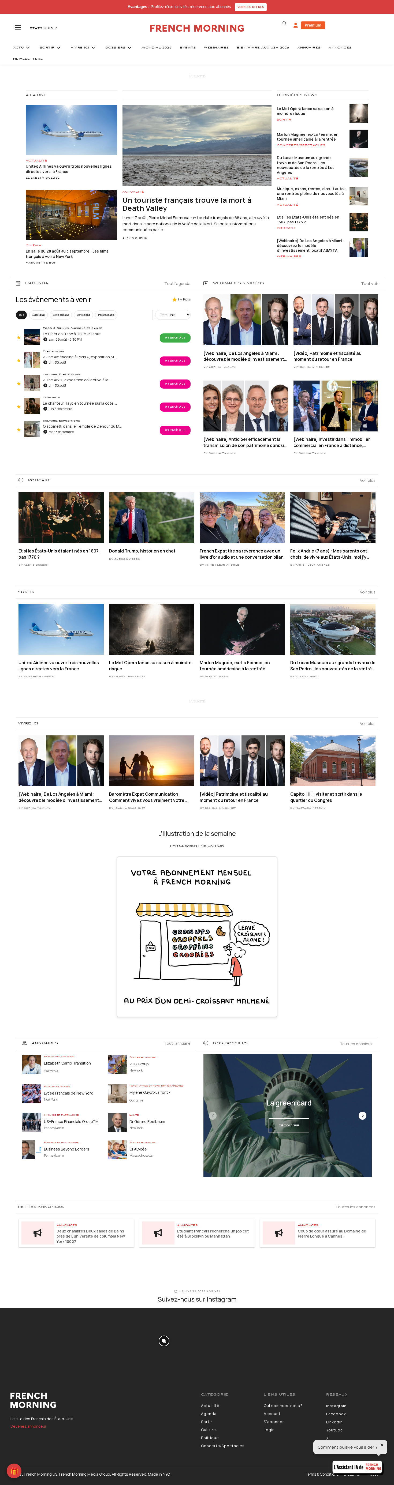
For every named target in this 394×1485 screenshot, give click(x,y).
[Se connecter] (295, 25)
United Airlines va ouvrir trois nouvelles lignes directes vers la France (58, 665)
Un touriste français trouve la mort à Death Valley (187, 204)
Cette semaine (61, 315)
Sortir (284, 119)
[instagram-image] (32, 1340)
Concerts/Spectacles (301, 145)
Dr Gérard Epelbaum (147, 1121)
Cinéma (34, 245)
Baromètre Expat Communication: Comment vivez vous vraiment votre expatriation (146, 797)
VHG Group (139, 1063)
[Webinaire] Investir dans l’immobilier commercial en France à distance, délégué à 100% (331, 442)
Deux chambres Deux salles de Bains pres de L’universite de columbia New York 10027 (91, 1236)
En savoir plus (175, 337)
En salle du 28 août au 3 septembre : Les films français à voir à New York (67, 254)
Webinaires (289, 256)
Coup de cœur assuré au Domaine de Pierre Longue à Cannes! (332, 1233)
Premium (313, 25)
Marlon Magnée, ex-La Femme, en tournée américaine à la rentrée (308, 137)
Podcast (286, 228)
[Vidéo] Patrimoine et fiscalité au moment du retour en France (327, 356)
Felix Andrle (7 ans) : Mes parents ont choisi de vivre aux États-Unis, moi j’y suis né (328, 554)
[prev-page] (213, 1116)
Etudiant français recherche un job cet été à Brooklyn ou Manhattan (213, 1233)
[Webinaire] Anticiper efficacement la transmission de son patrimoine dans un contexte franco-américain (245, 442)
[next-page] (362, 1116)
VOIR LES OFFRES (250, 7)
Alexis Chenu (134, 238)
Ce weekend (83, 315)
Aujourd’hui (38, 315)
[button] (284, 23)
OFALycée (138, 1149)
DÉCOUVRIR (288, 1125)
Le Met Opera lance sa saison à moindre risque (305, 111)
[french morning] (197, 28)
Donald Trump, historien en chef (142, 551)
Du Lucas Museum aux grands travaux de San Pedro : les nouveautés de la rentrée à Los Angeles (305, 165)
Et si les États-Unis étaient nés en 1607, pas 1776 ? (308, 219)
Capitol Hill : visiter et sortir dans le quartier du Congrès (326, 797)
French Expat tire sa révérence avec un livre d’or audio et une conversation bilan (242, 554)
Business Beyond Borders (66, 1149)
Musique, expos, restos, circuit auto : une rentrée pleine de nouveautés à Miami (311, 193)
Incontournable (106, 315)
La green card (289, 1103)
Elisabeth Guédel (43, 178)
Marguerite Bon (41, 263)
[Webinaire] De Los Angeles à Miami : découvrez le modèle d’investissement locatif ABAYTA (310, 245)
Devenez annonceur (28, 1426)
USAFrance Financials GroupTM (71, 1121)
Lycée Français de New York (68, 1093)
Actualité (36, 160)
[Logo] (101, 1400)
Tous (21, 315)
